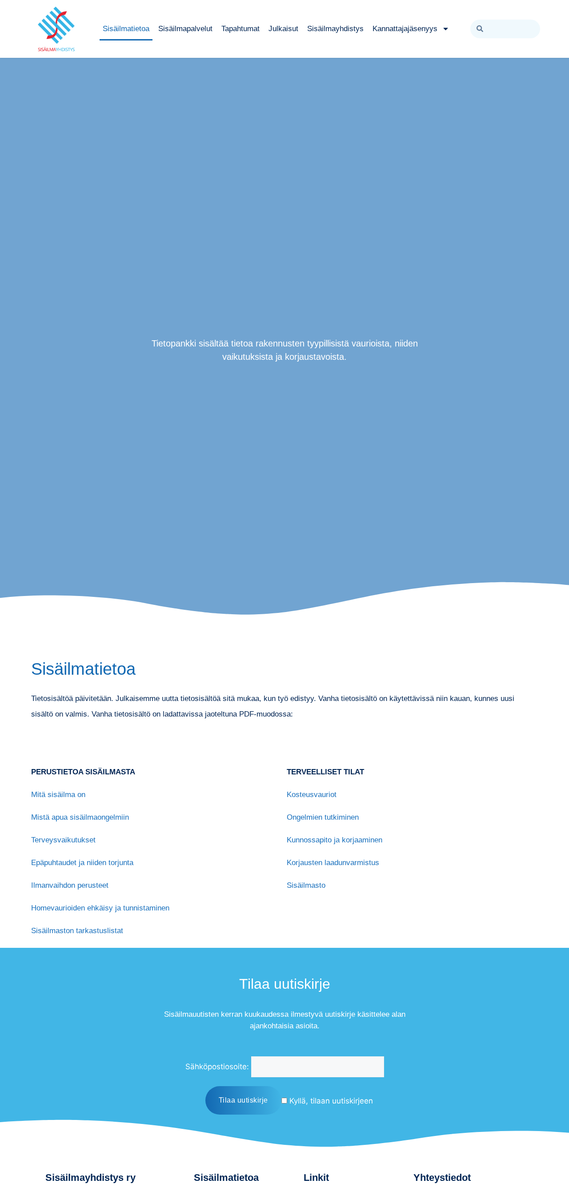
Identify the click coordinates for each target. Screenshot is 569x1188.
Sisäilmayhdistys (335, 28)
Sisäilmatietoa (126, 28)
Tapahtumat (240, 28)
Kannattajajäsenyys (405, 28)
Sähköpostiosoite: (217, 1066)
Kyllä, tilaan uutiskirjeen (330, 1100)
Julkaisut (283, 28)
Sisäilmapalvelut (185, 28)
